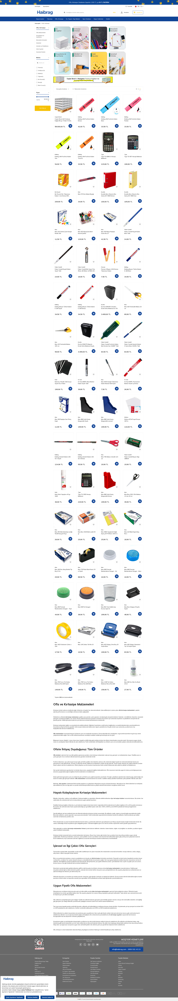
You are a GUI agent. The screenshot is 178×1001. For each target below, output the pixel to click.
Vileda (120, 965)
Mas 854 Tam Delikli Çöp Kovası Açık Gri (108, 608)
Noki (56, 379)
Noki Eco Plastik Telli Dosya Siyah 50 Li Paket (63, 382)
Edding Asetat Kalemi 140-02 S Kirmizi (86, 457)
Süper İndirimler (98, 19)
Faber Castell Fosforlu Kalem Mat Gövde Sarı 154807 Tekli (109, 345)
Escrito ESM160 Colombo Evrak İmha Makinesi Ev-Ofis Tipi (109, 307)
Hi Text (80, 379)
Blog (36, 969)
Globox (126, 417)
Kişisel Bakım (94, 979)
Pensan (103, 267)
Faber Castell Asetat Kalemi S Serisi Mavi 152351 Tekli (132, 345)
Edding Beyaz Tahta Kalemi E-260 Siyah (63, 307)
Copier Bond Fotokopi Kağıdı (126, 963)
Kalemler (38, 43)
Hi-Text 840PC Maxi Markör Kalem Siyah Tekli (86, 382)
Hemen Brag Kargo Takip (41, 961)
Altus (119, 961)
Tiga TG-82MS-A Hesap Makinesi (108, 157)
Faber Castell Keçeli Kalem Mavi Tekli (132, 232)
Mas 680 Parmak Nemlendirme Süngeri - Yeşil (63, 608)
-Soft (79, 999)
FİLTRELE (42, 108)
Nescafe (120, 967)
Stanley (120, 971)
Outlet (108, 19)
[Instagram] (93, 944)
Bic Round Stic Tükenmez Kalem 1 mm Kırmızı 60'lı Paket (62, 195)
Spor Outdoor (87, 19)
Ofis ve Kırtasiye (67, 969)
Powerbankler (94, 965)
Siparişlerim (46, 6)
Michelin (120, 977)
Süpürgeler (93, 981)
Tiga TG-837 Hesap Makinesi (133, 156)
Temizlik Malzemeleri (68, 979)
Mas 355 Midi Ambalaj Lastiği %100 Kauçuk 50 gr (63, 533)
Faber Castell (127, 229)
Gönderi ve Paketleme (42, 46)
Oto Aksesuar (66, 977)
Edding (80, 117)
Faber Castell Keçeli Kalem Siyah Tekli (62, 270)
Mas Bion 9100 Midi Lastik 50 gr (86, 533)
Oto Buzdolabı (94, 973)
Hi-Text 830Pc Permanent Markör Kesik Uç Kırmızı (132, 382)
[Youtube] (97, 944)
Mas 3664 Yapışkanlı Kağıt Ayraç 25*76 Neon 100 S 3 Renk (109, 533)
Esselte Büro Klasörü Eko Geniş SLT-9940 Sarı (131, 195)
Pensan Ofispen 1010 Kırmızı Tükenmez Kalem (109, 270)
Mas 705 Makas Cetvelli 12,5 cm (109, 457)
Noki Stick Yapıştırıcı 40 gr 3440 (62, 495)
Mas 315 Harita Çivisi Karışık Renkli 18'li (63, 232)
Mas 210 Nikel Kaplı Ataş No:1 (131, 533)
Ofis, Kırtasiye (59, 19)
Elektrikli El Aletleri (95, 977)
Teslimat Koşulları (39, 973)
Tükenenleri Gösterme (80, 89)
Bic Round (41, 79)
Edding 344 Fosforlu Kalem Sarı (63, 157)
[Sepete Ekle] (70, 126)
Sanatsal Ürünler (40, 52)
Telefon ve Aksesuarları (69, 973)
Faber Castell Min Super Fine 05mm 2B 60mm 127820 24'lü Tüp (86, 270)
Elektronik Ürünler (67, 981)
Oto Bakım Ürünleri (95, 969)
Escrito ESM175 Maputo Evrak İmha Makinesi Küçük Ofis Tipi (86, 345)
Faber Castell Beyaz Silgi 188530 (131, 457)
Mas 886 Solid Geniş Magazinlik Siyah (84, 420)
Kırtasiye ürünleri (58, 835)
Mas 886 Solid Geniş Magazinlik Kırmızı (107, 495)
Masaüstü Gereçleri (41, 40)
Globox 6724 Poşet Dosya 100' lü (132, 420)
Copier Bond (58, 117)
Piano (40, 67)
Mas (79, 192)
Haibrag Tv (38, 971)
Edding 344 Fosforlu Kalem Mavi (109, 120)
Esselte (103, 192)
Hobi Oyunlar (39, 49)
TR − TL (139, 6)
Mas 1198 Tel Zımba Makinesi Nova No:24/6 (108, 683)
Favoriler (130, 6)
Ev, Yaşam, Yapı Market (73, 19)
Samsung (120, 979)
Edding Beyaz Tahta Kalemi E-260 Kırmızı (86, 307)
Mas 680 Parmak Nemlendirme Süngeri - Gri (109, 570)
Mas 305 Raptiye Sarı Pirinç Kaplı (63, 420)
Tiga (102, 154)
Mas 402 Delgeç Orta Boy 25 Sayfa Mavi (109, 645)
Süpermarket (40, 19)
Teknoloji (49, 19)
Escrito (103, 304)
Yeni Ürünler (66, 961)
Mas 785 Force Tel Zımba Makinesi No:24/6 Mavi (85, 683)
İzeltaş (120, 981)
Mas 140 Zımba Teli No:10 (85, 644)
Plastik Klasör (94, 967)
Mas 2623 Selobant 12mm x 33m (63, 645)
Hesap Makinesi (94, 971)
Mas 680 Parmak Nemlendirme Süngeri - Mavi (132, 570)
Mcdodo (120, 973)
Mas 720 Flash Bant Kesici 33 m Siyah (86, 570)
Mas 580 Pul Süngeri (84, 607)
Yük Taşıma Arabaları (96, 961)
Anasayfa (37, 23)
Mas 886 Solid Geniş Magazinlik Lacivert (107, 420)
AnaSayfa (37, 6)
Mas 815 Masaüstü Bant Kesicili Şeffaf (85, 232)
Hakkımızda (38, 963)
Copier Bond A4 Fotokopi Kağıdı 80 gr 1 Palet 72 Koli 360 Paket (63, 120)
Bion (40, 82)
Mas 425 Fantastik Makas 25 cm (133, 307)
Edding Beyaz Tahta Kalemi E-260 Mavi (132, 270)
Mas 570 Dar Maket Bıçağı (86, 194)
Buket (40, 73)
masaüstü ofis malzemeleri (102, 851)
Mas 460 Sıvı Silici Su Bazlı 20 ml (132, 683)
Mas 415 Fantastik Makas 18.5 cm (62, 345)
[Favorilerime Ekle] (70, 111)
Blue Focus (41, 85)
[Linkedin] (89, 944)
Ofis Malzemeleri (41, 32)
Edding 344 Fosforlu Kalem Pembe (132, 120)
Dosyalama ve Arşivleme (40, 36)
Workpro (41, 70)
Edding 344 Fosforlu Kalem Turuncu (86, 157)
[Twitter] (84, 944)
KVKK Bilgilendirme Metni (41, 975)
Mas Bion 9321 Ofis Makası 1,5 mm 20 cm (132, 495)
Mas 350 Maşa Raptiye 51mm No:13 (108, 232)
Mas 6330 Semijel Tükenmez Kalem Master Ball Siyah (109, 382)
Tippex (40, 76)
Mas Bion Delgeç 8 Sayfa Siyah (132, 608)
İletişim (37, 965)
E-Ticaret (83, 999)
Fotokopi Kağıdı (94, 963)
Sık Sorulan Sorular (40, 967)
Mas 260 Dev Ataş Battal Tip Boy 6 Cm (63, 570)
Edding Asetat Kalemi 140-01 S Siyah (63, 457)
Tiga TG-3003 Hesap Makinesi (84, 495)
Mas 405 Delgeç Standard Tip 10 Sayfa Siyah (132, 645)
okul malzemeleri (67, 929)
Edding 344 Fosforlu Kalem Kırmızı (86, 120)
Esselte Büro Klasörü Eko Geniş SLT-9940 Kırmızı (108, 195)
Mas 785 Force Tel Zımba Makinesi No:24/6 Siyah (62, 683)
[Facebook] (80, 944)
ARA (114, 12)
